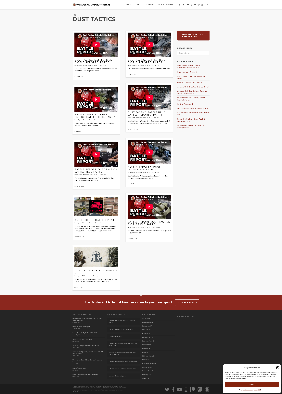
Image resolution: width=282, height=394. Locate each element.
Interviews (85, 223)
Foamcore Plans (147, 341)
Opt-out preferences (247, 390)
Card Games (146, 330)
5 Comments (102, 65)
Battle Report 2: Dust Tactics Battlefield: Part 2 (94, 115)
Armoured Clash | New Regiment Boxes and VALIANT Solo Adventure (87, 353)
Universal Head (113, 320)
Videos (95, 65)
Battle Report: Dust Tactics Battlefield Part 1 (149, 223)
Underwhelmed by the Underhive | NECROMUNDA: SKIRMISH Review (87, 319)
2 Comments (104, 223)
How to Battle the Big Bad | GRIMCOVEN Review (86, 333)
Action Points (146, 319)
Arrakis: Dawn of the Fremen (128, 362)
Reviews (144, 360)
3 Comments (102, 174)
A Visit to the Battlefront (94, 220)
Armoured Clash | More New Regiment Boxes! (193, 87)
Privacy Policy (257, 390)
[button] (277, 368)
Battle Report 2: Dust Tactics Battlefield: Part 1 (148, 168)
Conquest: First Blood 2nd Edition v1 (189, 83)
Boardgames (78, 223)
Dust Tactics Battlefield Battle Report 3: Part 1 (146, 113)
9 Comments (102, 120)
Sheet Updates (97, 276)
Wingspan (123, 376)
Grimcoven (119, 336)
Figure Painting (146, 337)
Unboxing (145, 375)
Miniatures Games (88, 65)
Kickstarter (145, 352)
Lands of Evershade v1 (185, 104)
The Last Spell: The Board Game (122, 321)
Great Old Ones (146, 345)
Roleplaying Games (148, 363)
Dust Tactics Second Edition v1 (95, 271)
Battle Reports (78, 65)
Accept (251, 384)
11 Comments (156, 227)
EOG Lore (145, 333)
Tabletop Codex (147, 371)
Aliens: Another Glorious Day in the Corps (123, 344)
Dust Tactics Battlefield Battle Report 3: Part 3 (93, 61)
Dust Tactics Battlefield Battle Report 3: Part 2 (146, 61)
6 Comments (155, 117)
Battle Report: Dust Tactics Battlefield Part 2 (95, 170)
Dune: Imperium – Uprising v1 (187, 72)
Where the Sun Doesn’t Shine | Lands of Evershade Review (87, 361)
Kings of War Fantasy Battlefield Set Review (192, 108)
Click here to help (187, 302)
